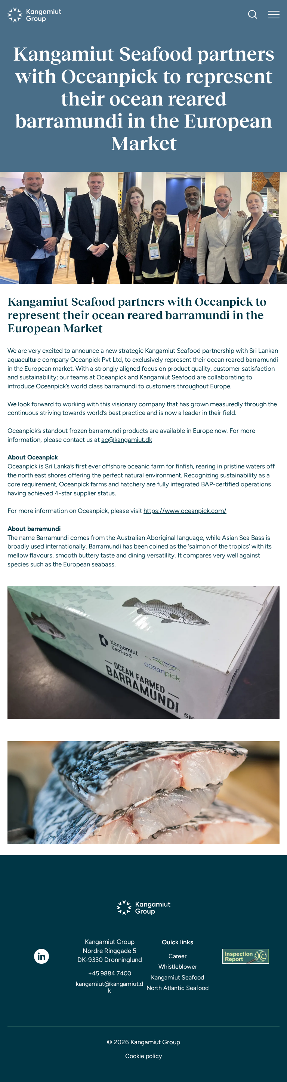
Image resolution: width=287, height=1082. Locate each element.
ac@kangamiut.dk (126, 439)
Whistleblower (177, 966)
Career (177, 956)
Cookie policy (143, 1056)
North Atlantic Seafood (177, 987)
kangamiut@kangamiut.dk (109, 987)
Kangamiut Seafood (177, 977)
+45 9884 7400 (109, 973)
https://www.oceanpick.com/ (185, 510)
